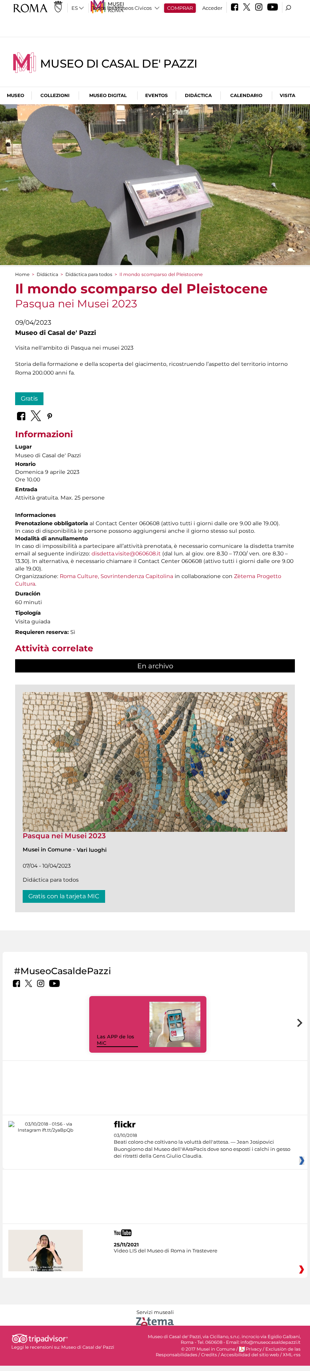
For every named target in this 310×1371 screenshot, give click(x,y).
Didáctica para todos (88, 274)
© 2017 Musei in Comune (208, 1349)
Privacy (254, 1349)
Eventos (156, 95)
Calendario (246, 95)
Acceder (212, 8)
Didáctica (198, 95)
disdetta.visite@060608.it (126, 553)
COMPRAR (180, 8)
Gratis (29, 398)
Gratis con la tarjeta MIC (63, 896)
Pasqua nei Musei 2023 (64, 835)
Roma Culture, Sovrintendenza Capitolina (115, 576)
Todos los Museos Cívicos (122, 8)
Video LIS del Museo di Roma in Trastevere (165, 1251)
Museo (15, 95)
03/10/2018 (202, 1146)
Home (22, 274)
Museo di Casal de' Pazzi (118, 64)
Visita (287, 95)
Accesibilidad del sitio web (250, 1354)
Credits (209, 1354)
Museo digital (108, 95)
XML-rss (292, 1354)
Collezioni (55, 95)
